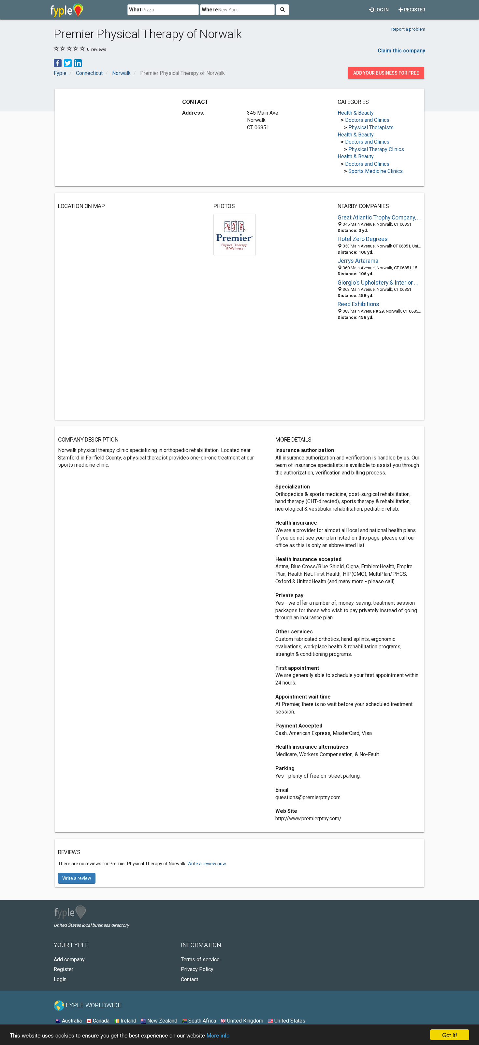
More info (218, 1035)
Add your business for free (386, 73)
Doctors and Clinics (367, 120)
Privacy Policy (197, 969)
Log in (381, 9)
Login (60, 979)
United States (289, 1021)
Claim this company (401, 51)
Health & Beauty (356, 113)
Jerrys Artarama (358, 261)
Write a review (76, 878)
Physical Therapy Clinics (376, 149)
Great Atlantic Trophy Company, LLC (379, 217)
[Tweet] (68, 63)
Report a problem (408, 29)
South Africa (201, 1021)
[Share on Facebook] (58, 63)
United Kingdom (244, 1021)
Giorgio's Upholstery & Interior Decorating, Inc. (379, 282)
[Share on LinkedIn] (78, 63)
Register (414, 9)
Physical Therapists (371, 127)
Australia (71, 1021)
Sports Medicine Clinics (375, 171)
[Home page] (67, 10)
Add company (69, 959)
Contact (189, 979)
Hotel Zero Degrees (363, 239)
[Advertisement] (112, 137)
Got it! (449, 1035)
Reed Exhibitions (358, 304)
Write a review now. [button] (207, 863)
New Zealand (161, 1021)
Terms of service (200, 959)
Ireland (127, 1021)
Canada (100, 1021)
